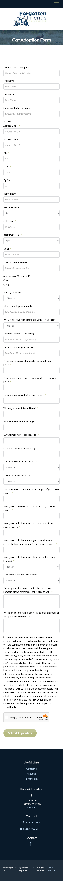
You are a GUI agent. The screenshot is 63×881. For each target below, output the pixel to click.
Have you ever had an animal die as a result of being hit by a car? (30, 559)
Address (7, 121)
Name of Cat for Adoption (16, 67)
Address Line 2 (10, 139)
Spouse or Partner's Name (16, 107)
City (5, 153)
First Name (8, 80)
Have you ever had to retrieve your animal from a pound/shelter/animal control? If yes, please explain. (29, 542)
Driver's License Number (15, 262)
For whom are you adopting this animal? (23, 394)
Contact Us (31, 768)
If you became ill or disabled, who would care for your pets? (30, 380)
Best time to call (11, 207)
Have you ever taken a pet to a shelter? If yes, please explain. (29, 508)
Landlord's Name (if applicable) (18, 333)
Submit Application (20, 733)
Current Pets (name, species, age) (20, 434)
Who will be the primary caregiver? (22, 421)
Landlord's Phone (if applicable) (18, 347)
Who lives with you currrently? (18, 306)
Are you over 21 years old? (16, 275)
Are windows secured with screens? (21, 574)
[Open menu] (57, 4)
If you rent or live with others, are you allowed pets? (29, 319)
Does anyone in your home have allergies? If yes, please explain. (31, 491)
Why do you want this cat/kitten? (19, 408)
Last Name (8, 94)
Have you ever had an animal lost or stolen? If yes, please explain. (28, 525)
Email (6, 248)
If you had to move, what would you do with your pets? (27, 362)
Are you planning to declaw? (17, 475)
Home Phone (10, 193)
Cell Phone (8, 221)
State (6, 166)
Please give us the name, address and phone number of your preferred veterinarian (31, 614)
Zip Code (7, 180)
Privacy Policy (31, 778)
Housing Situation (12, 292)
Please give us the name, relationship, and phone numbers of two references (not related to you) (27, 590)
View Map (31, 807)
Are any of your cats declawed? (18, 461)
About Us (31, 773)
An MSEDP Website (52, 869)
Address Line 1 (10, 125)
